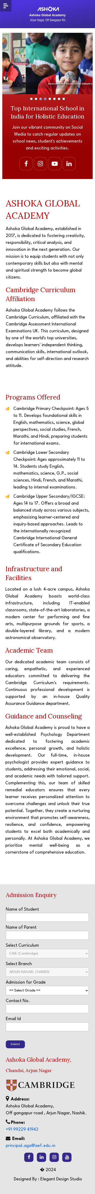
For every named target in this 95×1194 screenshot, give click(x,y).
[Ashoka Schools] (47, 14)
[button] (31, 98)
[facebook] (28, 1157)
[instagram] (54, 1157)
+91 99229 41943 (22, 1129)
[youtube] (66, 1157)
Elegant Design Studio (61, 1179)
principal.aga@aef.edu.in (30, 1146)
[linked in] (41, 1157)
